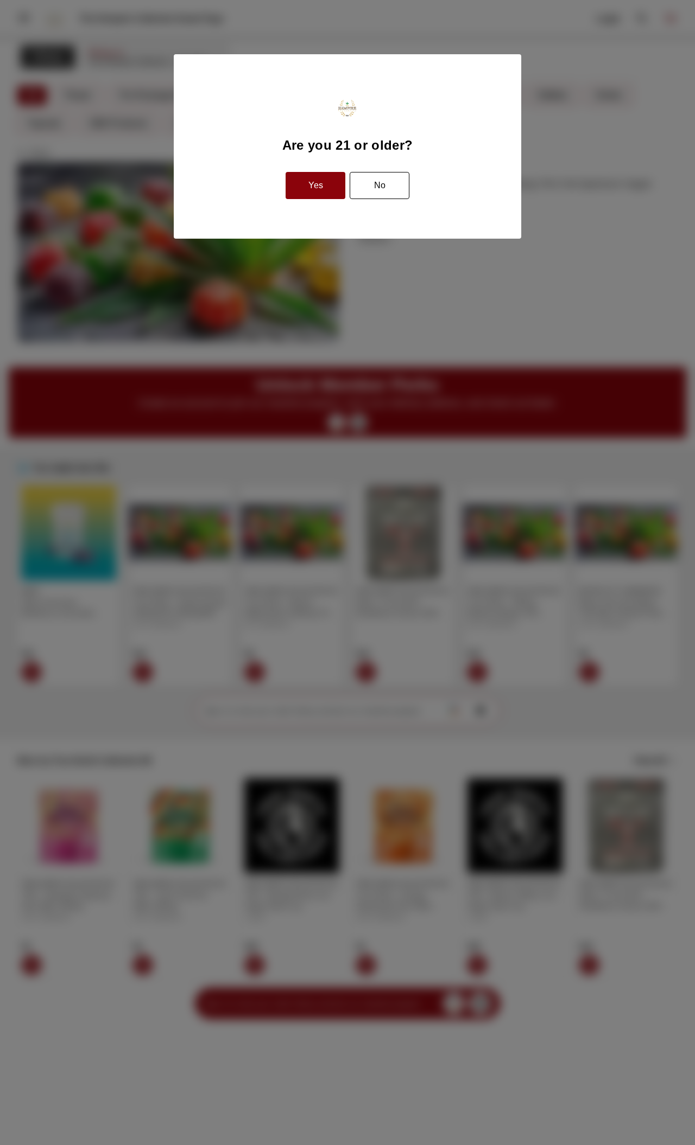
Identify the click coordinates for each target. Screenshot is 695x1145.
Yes (315, 185)
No (380, 185)
